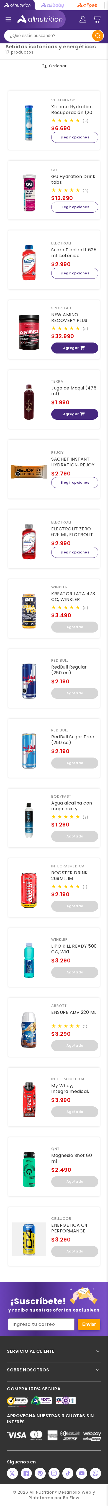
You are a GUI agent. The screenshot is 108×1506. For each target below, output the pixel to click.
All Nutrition (42, 1492)
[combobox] (54, 36)
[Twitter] (12, 1473)
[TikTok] (68, 1473)
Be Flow (71, 1498)
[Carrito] (97, 19)
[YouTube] (81, 1473)
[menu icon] (8, 19)
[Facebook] (26, 1473)
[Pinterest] (40, 1473)
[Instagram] (54, 1473)
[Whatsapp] (95, 1473)
